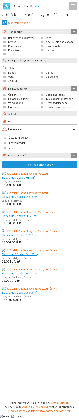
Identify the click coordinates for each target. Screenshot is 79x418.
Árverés (12, 80)
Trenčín (12, 54)
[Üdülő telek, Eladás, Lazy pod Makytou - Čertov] (29, 231)
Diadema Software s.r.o (35, 406)
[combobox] (39, 155)
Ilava (48, 37)
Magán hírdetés (17, 148)
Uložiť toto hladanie (19, 23)
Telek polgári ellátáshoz (59, 98)
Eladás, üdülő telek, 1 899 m (19, 235)
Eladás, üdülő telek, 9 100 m (19, 273)
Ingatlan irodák (17, 142)
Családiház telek (55, 94)
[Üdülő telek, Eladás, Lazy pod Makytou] (25, 173)
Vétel (11, 76)
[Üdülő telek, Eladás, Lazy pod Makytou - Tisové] (29, 212)
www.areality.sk (60, 402)
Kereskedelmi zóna (57, 102)
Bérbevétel (52, 76)
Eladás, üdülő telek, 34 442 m (20, 254)
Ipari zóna (13, 107)
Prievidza (13, 50)
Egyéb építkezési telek (58, 107)
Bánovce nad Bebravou (21, 37)
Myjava (12, 41)
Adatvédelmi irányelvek (57, 410)
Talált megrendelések (39, 164)
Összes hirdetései (19, 137)
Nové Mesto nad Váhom (59, 41)
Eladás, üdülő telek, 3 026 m (19, 216)
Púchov (50, 50)
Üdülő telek (14, 94)
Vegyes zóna (15, 102)
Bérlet (49, 72)
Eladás (12, 72)
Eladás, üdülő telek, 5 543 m (19, 292)
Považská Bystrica (56, 46)
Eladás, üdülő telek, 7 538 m (19, 196)
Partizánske (15, 46)
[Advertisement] (39, 359)
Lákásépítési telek (18, 98)
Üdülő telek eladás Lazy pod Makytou (35, 15)
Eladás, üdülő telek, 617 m (18, 177)
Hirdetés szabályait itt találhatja (26, 410)
